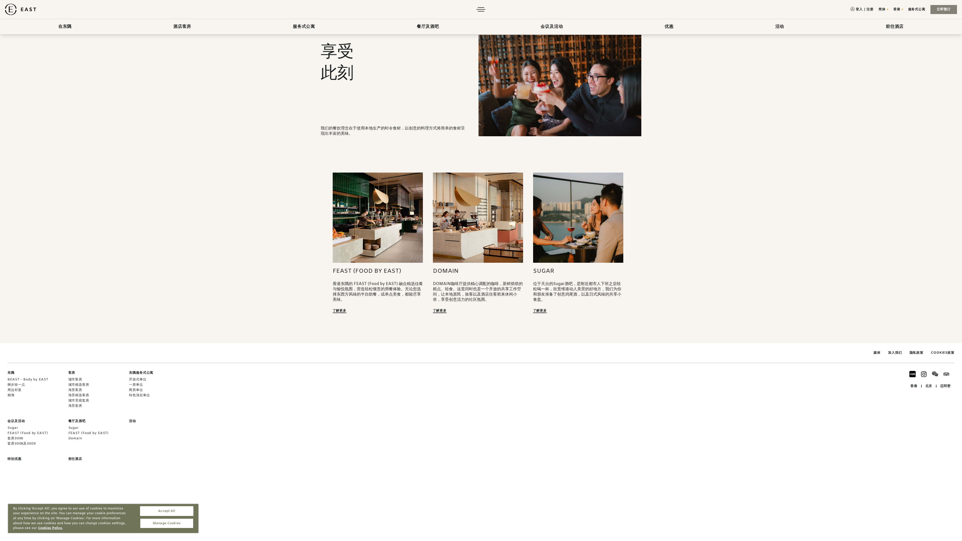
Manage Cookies (167, 523)
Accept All (166, 511)
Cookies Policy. (50, 528)
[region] (103, 518)
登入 (859, 9)
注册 (870, 9)
